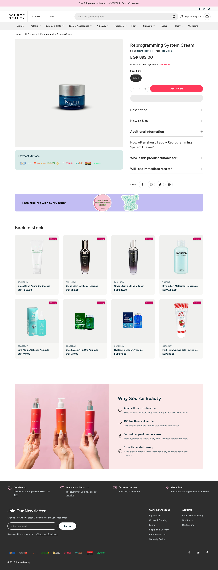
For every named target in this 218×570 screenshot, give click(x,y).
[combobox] (126, 16)
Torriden (166, 282)
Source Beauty (23, 562)
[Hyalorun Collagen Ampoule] (133, 321)
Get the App (20, 487)
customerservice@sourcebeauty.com (190, 491)
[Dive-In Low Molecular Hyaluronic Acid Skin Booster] (181, 257)
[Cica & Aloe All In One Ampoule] (85, 321)
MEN (52, 16)
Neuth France (144, 50)
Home (18, 34)
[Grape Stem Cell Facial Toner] (133, 257)
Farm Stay (71, 282)
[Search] (174, 16)
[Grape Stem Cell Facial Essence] (85, 257)
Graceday (23, 346)
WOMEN (36, 16)
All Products (31, 34)
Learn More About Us (77, 487)
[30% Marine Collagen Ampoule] (37, 321)
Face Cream (166, 50)
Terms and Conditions (47, 534)
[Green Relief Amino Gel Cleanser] (37, 257)
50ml (136, 78)
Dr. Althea (23, 282)
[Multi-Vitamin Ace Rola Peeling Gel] (181, 321)
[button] (166, 98)
